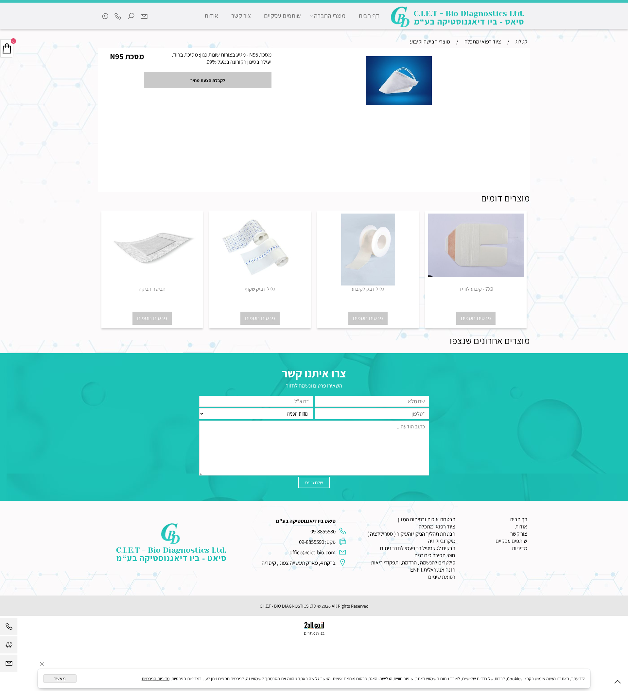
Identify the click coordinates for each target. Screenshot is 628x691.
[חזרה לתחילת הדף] (617, 683)
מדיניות (519, 548)
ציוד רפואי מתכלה (437, 526)
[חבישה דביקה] (152, 282)
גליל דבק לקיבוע (368, 288)
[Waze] (104, 16)
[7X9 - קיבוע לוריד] (476, 275)
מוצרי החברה (329, 15)
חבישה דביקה (152, 288)
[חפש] (131, 16)
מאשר (60, 678)
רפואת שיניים (441, 576)
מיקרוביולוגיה (441, 540)
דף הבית (368, 15)
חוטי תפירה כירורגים (434, 555)
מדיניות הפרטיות (155, 679)
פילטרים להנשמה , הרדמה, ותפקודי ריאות (413, 562)
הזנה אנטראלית (439, 569)
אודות (211, 15)
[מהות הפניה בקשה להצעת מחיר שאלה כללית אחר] (314, 447)
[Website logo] (458, 17)
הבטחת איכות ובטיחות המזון (426, 519)
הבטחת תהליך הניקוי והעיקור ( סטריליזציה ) (411, 533)
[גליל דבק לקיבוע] (368, 283)
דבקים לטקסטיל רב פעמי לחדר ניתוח (417, 548)
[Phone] (117, 16)
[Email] (144, 16)
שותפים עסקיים (282, 15)
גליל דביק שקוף (260, 288)
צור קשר (241, 15)
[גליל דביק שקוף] (260, 275)
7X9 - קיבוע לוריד (476, 288)
